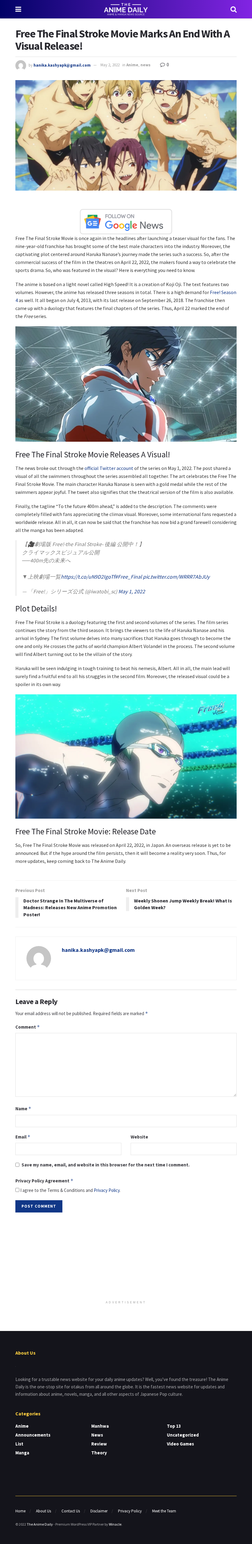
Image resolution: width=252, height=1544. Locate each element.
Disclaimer (99, 1511)
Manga (22, 1453)
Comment (27, 1027)
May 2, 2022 (110, 65)
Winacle (115, 1524)
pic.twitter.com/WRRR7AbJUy (176, 576)
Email (22, 1137)
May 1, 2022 (131, 591)
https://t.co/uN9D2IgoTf (88, 576)
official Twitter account (109, 468)
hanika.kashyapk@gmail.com (62, 65)
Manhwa (100, 1426)
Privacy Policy (107, 1190)
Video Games (180, 1444)
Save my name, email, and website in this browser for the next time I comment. (106, 1165)
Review (99, 1444)
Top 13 (174, 1426)
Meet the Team (164, 1511)
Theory (99, 1453)
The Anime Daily (40, 1524)
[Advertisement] (126, 1257)
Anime (132, 65)
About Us (43, 1511)
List (19, 1444)
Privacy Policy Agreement (44, 1181)
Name (23, 1108)
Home (20, 1511)
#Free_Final (128, 576)
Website (139, 1137)
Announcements (32, 1435)
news (145, 65)
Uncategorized (183, 1435)
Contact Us (70, 1511)
